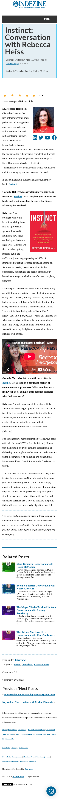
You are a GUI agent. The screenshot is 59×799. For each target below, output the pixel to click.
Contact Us (10, 739)
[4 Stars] (26, 95)
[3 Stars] (19, 95)
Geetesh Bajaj (18, 777)
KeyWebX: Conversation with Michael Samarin (27, 702)
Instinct (13, 184)
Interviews (20, 660)
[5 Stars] (34, 95)
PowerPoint (12, 730)
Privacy (14, 748)
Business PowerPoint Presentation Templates (19, 761)
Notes (17, 734)
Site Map (46, 734)
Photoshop (22, 730)
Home (4, 730)
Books (17, 664)
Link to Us (6, 748)
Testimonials (23, 748)
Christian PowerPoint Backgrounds (36, 757)
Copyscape (29, 769)
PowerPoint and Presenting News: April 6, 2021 (29, 694)
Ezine (23, 734)
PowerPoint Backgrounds (12, 757)
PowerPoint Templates (36, 730)
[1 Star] (5, 95)
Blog (12, 734)
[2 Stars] (12, 95)
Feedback (38, 734)
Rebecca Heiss (41, 664)
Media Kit (30, 734)
